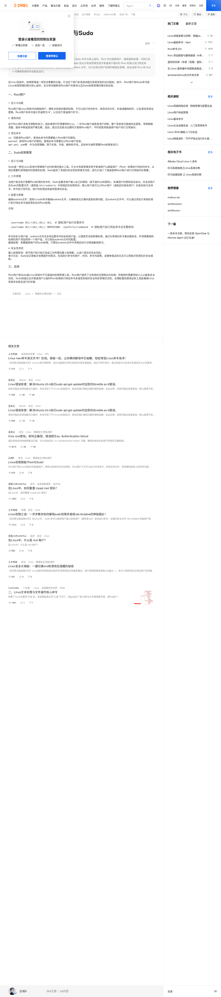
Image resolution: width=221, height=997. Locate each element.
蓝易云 (11, 379)
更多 (210, 96)
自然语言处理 (28, 353)
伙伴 (93, 5)
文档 (177, 5)
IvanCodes (13, 587)
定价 (74, 5)
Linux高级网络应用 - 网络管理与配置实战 (190, 105)
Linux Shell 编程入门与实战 (182, 132)
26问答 (64, 991)
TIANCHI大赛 (109, 14)
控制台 (193, 5)
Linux (27, 293)
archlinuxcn (174, 210)
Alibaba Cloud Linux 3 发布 (182, 161)
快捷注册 (22, 56)
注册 (201, 5)
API (47, 353)
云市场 (84, 5)
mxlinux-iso (174, 197)
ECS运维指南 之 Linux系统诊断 (184, 174)
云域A (23, 991)
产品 (44, 5)
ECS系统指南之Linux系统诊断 (184, 168)
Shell (62, 587)
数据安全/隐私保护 (43, 293)
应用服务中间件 (49, 587)
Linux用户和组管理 (178, 112)
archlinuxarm (175, 204)
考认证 (97, 14)
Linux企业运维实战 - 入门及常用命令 (187, 125)
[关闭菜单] (5, 5)
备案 (184, 5)
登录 (214, 5)
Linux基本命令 (175, 118)
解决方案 (55, 5)
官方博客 (86, 14)
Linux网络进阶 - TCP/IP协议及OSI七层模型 (190, 138)
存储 (23, 509)
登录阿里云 (52, 55)
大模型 (35, 5)
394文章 (51, 991)
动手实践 (74, 14)
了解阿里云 (114, 5)
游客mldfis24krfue (17, 483)
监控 (32, 535)
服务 (101, 5)
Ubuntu (22, 379)
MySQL (57, 483)
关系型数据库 (44, 483)
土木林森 (12, 353)
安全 (59, 293)
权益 (66, 5)
